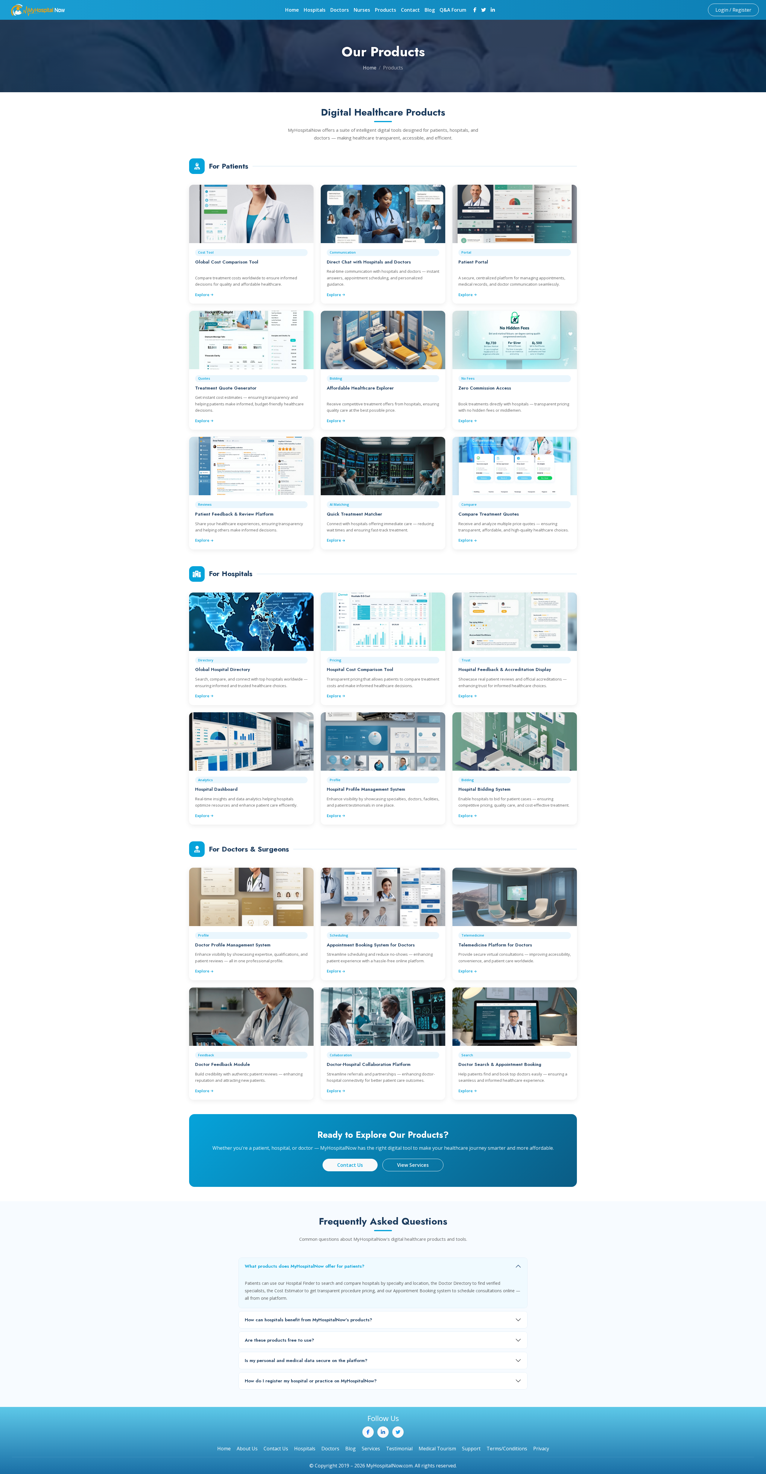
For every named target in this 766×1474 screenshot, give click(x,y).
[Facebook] (474, 9)
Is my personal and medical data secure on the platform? (306, 1360)
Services (371, 1448)
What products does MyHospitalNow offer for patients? (304, 1266)
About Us (247, 1448)
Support (471, 1448)
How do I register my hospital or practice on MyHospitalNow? (311, 1381)
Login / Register (733, 10)
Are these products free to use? (279, 1340)
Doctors (339, 10)
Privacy (541, 1448)
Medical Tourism (437, 1448)
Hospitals (315, 10)
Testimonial (399, 1448)
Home (292, 10)
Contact (410, 10)
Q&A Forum (453, 10)
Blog (430, 10)
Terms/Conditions (507, 1448)
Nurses (362, 10)
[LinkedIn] (493, 9)
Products (385, 10)
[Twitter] (483, 9)
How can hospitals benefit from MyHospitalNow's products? (308, 1320)
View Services (413, 1165)
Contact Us (350, 1165)
